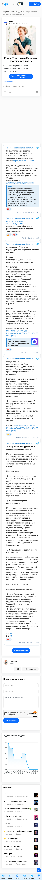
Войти (36, 4)
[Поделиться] (10, 92)
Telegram (6, 12)
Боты (17, 878)
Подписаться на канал (22, 76)
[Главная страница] (6, 4)
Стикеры (31, 878)
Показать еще (22, 650)
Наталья (13, 661)
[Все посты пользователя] (17, 669)
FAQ (39, 878)
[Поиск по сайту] (14, 4)
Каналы (14, 12)
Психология (9, 82)
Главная (3, 878)
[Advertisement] (21, 120)
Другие (21, 12)
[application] (21, 758)
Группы (25, 878)
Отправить (12, 720)
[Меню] (2, 4)
